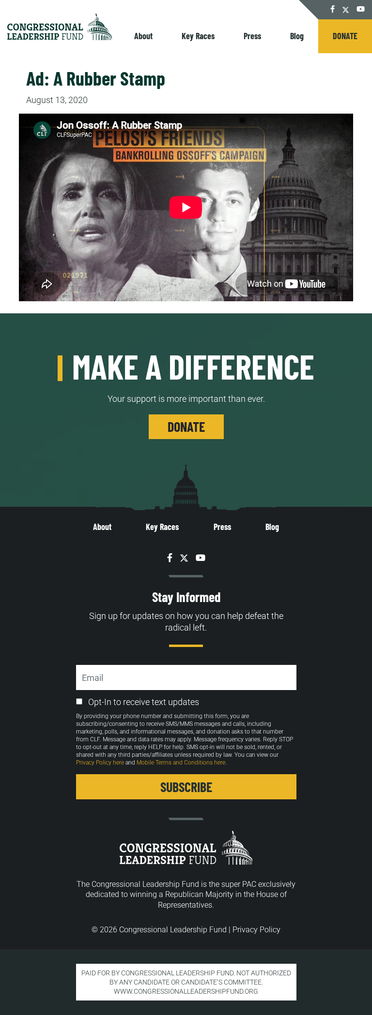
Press (252, 35)
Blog (297, 35)
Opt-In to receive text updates (143, 702)
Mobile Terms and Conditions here (181, 762)
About (143, 35)
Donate (345, 35)
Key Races (198, 35)
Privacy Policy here (100, 762)
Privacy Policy (256, 929)
